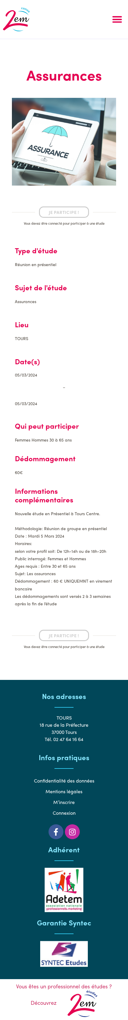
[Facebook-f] (56, 831)
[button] (117, 19)
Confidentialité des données (64, 780)
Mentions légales (64, 791)
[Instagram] (72, 831)
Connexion (64, 812)
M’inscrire (64, 802)
